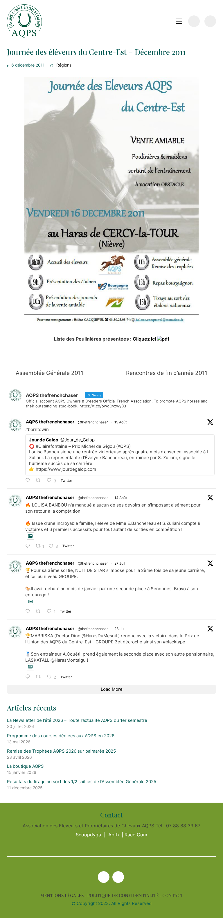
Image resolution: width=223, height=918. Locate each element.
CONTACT (172, 895)
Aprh (113, 835)
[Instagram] (118, 877)
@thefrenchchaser (93, 422)
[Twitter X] (103, 877)
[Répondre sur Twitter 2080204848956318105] (29, 677)
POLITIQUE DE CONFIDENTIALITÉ (123, 895)
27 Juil (119, 563)
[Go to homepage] (24, 21)
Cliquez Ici (145, 339)
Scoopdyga (88, 835)
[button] (179, 21)
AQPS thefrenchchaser (50, 422)
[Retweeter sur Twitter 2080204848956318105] (40, 677)
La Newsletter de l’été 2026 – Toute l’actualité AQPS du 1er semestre (77, 720)
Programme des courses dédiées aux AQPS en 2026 (60, 735)
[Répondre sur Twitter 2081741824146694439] (29, 611)
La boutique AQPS (25, 766)
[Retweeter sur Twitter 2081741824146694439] (40, 611)
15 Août (120, 422)
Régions (63, 64)
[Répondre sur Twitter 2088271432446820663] (29, 546)
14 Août (120, 497)
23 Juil (119, 629)
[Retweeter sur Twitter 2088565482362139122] (40, 480)
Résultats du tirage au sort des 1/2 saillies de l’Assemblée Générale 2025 (81, 781)
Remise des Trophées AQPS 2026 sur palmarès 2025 (61, 751)
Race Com (136, 835)
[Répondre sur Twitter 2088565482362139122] (29, 480)
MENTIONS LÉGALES (62, 895)
